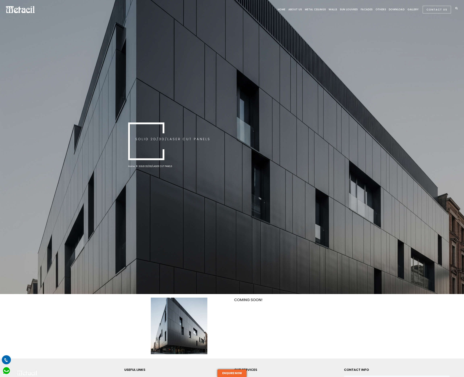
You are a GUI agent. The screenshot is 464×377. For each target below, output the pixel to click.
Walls (333, 9)
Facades (367, 9)
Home (281, 9)
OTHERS (381, 9)
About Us (295, 9)
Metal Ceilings (315, 9)
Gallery (413, 9)
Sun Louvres (349, 9)
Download (397, 9)
